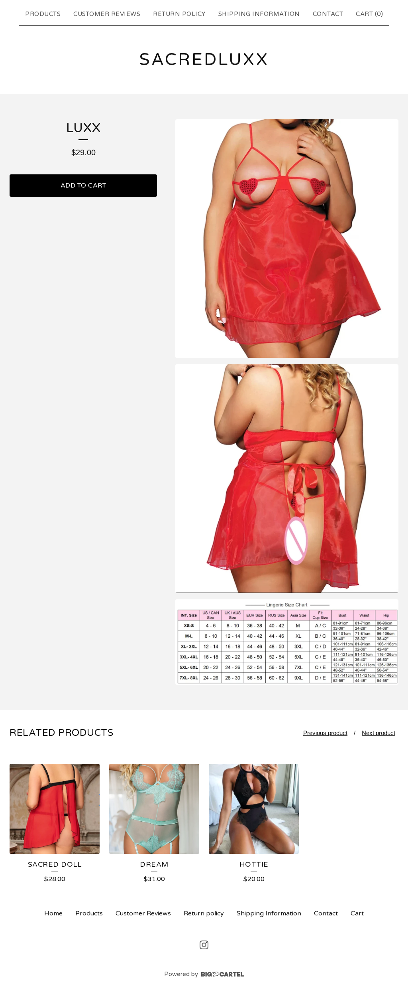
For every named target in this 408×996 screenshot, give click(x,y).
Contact (328, 14)
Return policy (179, 14)
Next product (378, 732)
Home (53, 913)
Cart (357, 913)
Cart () (369, 14)
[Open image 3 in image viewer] (286, 642)
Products (43, 14)
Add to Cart (83, 186)
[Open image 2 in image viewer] (286, 478)
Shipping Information (259, 14)
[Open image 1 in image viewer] (286, 238)
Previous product (325, 732)
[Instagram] (204, 945)
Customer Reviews (106, 14)
